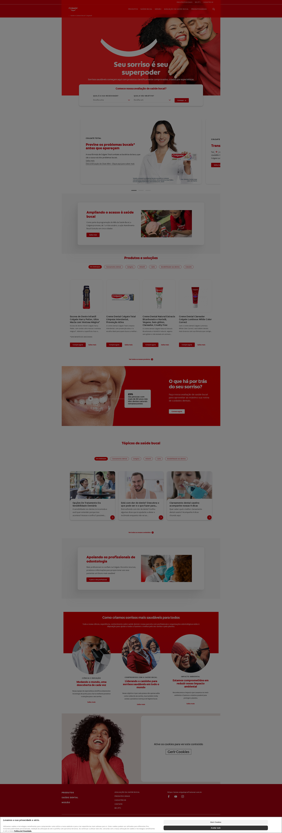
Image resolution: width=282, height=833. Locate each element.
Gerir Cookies (215, 822)
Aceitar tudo (216, 828)
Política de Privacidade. (23, 831)
